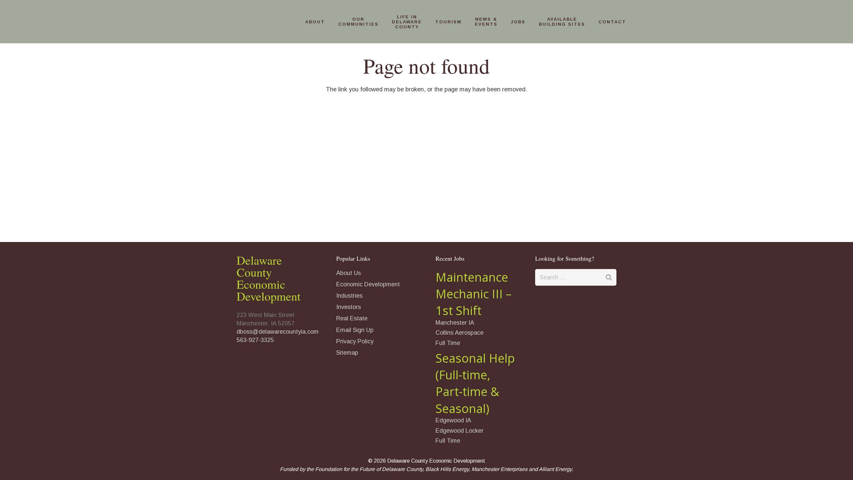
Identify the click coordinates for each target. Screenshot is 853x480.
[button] (328, 21)
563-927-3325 (255, 340)
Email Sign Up (355, 330)
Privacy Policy (355, 341)
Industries (349, 295)
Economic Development (368, 284)
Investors (348, 307)
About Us (348, 273)
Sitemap (347, 352)
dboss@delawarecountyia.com (278, 331)
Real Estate (352, 318)
